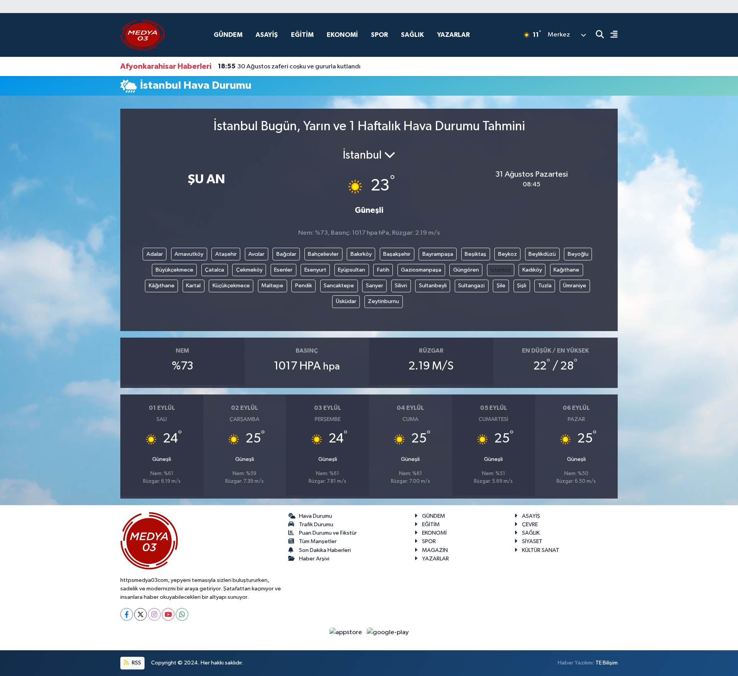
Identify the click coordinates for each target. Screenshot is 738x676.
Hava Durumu (315, 516)
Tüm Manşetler (318, 541)
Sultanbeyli (433, 285)
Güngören (466, 270)
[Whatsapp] (182, 614)
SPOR (379, 34)
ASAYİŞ (267, 34)
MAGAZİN (435, 550)
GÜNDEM (228, 34)
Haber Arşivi (314, 559)
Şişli (521, 285)
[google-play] (388, 632)
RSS (136, 663)
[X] (140, 614)
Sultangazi (471, 285)
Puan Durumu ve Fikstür (328, 533)
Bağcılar (286, 254)
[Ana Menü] (611, 35)
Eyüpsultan (351, 270)
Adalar (154, 254)
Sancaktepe (339, 285)
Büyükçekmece (174, 270)
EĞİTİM (302, 34)
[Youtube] (168, 614)
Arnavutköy (189, 254)
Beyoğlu (578, 254)
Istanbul (500, 270)
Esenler (283, 270)
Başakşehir (397, 254)
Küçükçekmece (231, 285)
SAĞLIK (412, 34)
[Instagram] (154, 614)
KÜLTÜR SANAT (540, 550)
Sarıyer (374, 285)
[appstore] (346, 632)
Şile (501, 285)
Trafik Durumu (316, 524)
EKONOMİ (342, 34)
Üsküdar (346, 301)
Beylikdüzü (542, 254)
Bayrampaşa (437, 254)
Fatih (383, 270)
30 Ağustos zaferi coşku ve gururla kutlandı (289, 66)
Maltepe (272, 285)
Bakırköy (361, 254)
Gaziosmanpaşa (421, 270)
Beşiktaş (475, 254)
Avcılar (256, 254)
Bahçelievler (323, 254)
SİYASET (532, 541)
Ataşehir (226, 254)
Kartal (193, 285)
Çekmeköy (249, 270)
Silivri (401, 285)
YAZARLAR (453, 34)
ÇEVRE (530, 524)
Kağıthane (566, 270)
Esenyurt (315, 270)
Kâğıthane (162, 285)
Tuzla (545, 285)
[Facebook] (126, 614)
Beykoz (507, 254)
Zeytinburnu (383, 301)
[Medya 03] (142, 34)
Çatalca (214, 270)
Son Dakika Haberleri (325, 550)
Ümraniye (574, 285)
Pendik (303, 285)
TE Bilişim (606, 663)
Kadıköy (532, 270)
